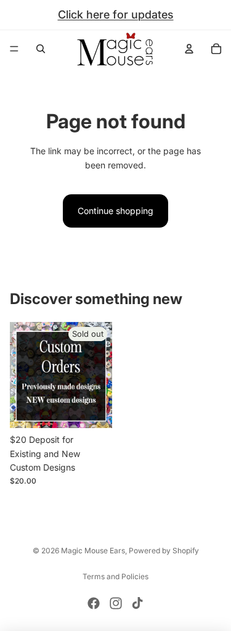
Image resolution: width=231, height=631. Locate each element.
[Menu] (14, 49)
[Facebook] (93, 603)
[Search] (40, 48)
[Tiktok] (137, 603)
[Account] (189, 48)
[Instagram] (115, 603)
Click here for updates (116, 14)
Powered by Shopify (164, 550)
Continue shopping (115, 210)
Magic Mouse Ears (93, 550)
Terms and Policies (115, 576)
